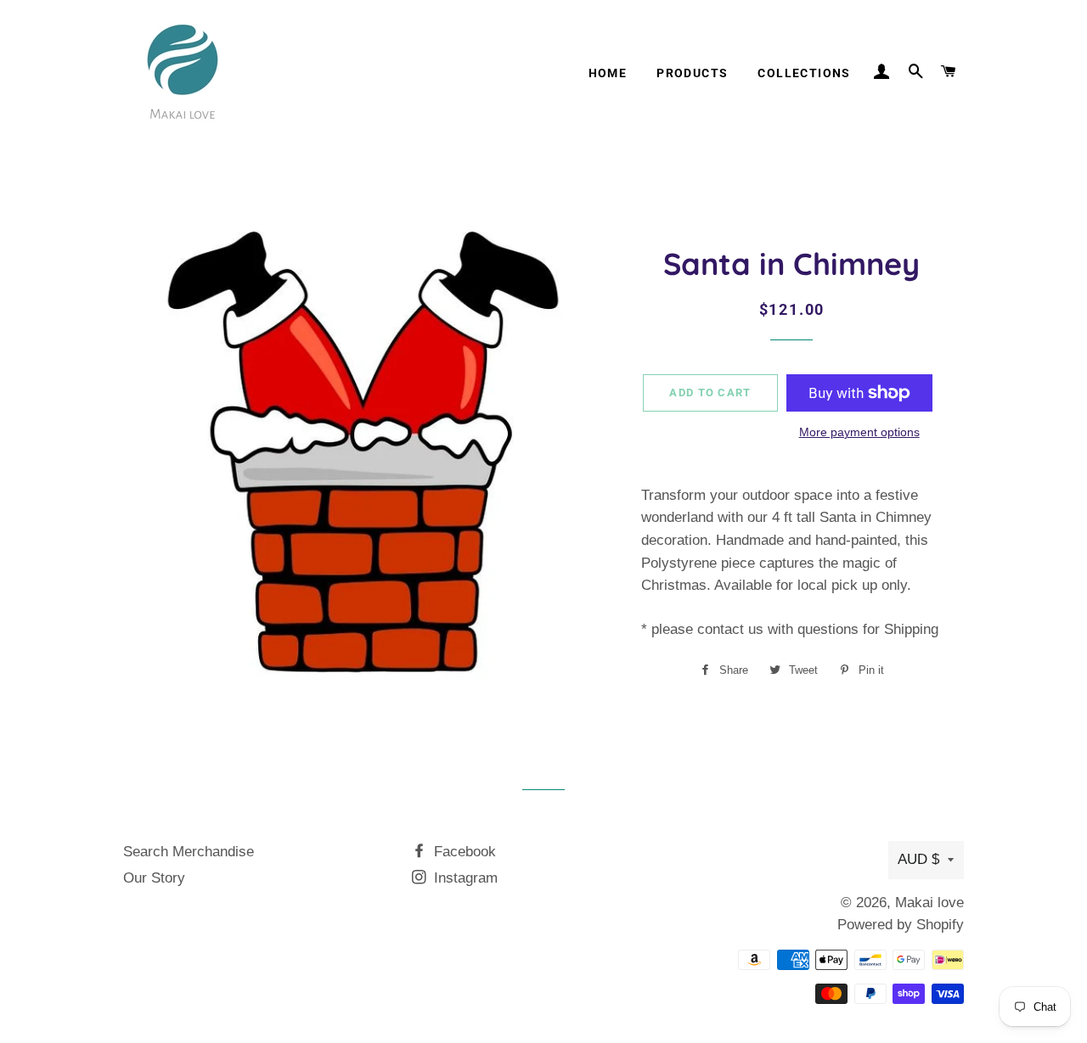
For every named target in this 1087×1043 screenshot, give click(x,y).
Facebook (463, 852)
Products (692, 73)
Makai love (929, 902)
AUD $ (918, 859)
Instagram (464, 878)
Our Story (154, 878)
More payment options (859, 432)
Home (608, 73)
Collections (804, 73)
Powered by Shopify (900, 925)
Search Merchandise (188, 852)
